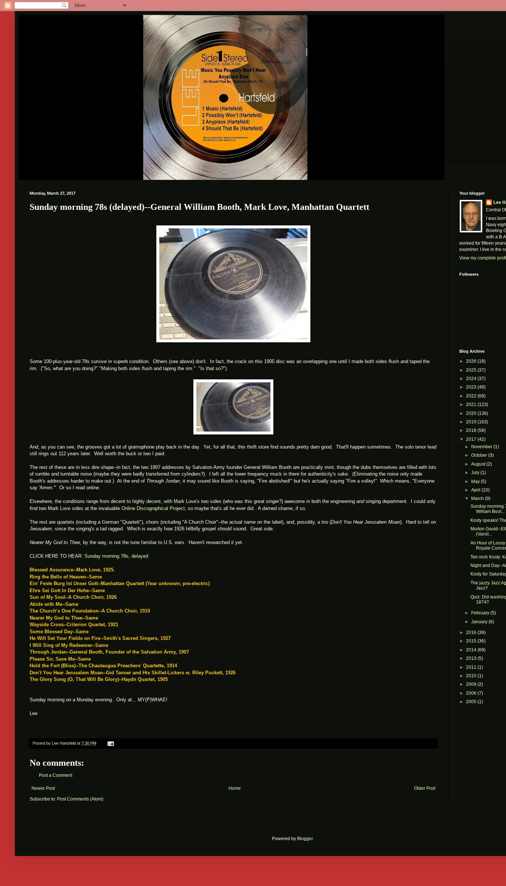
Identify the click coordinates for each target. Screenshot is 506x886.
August (478, 464)
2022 (471, 396)
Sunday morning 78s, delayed (116, 556)
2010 (471, 675)
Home (235, 788)
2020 (471, 413)
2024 (471, 378)
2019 (471, 421)
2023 (471, 387)
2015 (471, 641)
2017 (471, 439)
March (478, 498)
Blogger (305, 838)
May (476, 481)
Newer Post (43, 788)
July (475, 472)
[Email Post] (110, 743)
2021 (471, 404)
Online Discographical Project (153, 508)
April (476, 490)
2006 (471, 693)
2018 (471, 430)
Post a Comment (55, 775)
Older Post (424, 788)
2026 (471, 361)
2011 (471, 667)
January (480, 621)
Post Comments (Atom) (80, 799)
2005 (471, 701)
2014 (471, 649)
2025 (471, 370)
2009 (471, 684)
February (480, 612)
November (482, 446)
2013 (471, 658)
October (479, 455)
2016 (471, 632)
